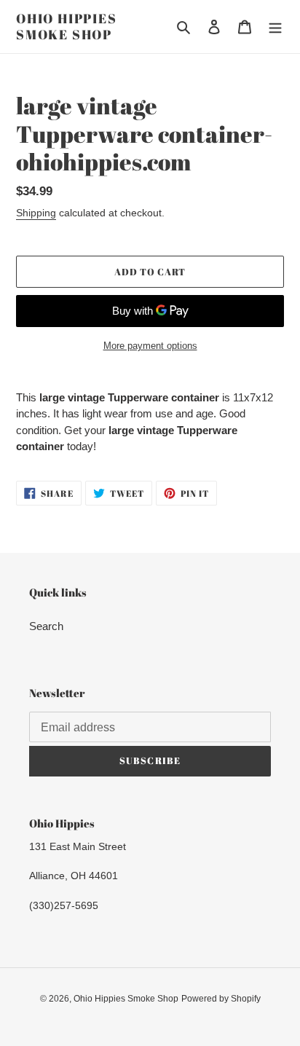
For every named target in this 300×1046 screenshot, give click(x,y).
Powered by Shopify (221, 999)
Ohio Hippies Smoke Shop (66, 26)
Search (46, 626)
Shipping (36, 213)
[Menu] (275, 26)
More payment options (150, 345)
